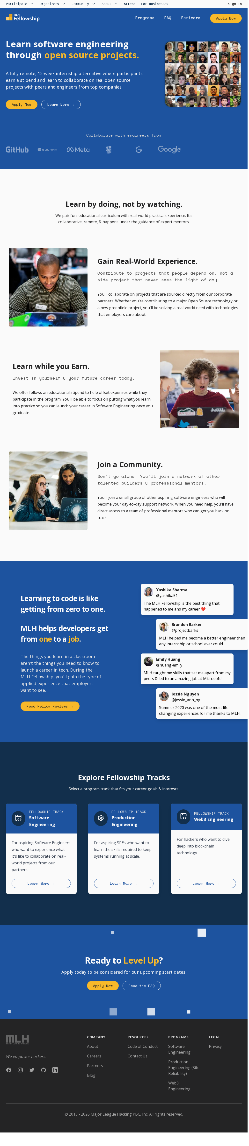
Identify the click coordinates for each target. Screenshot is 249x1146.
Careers (94, 1056)
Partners (95, 1065)
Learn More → (61, 104)
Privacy (215, 1046)
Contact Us (137, 1056)
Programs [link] (144, 18)
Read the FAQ (142, 985)
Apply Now (226, 18)
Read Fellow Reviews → (50, 706)
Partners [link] (190, 18)
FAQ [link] (167, 18)
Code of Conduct (143, 1046)
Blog (91, 1075)
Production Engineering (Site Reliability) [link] (183, 1067)
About (92, 1046)
